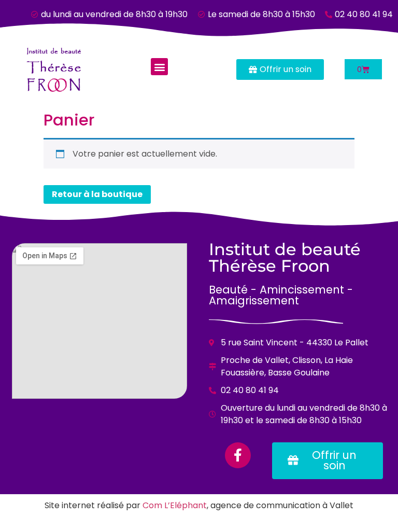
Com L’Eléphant (175, 505)
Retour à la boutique (97, 194)
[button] (159, 66)
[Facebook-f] (238, 455)
